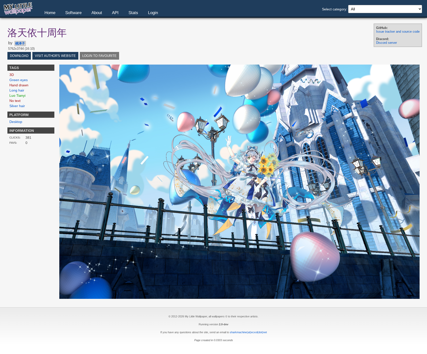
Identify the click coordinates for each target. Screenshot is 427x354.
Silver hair (17, 106)
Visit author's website (55, 56)
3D (11, 75)
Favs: (13, 142)
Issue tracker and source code (398, 31)
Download (19, 56)
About (96, 12)
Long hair (16, 90)
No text (15, 101)
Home (49, 12)
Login (153, 12)
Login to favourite (99, 56)
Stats (133, 12)
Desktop (15, 122)
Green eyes (18, 80)
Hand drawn (18, 85)
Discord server (386, 43)
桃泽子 (20, 43)
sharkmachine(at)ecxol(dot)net (248, 332)
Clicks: (15, 137)
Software (73, 12)
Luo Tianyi (17, 95)
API (115, 12)
